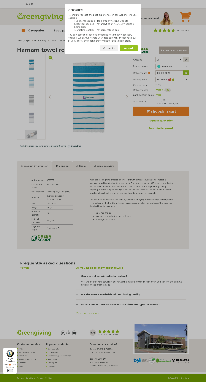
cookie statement (98, 40)
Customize (109, 48)
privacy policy (75, 40)
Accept (128, 48)
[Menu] (15, 350)
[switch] (10, 370)
